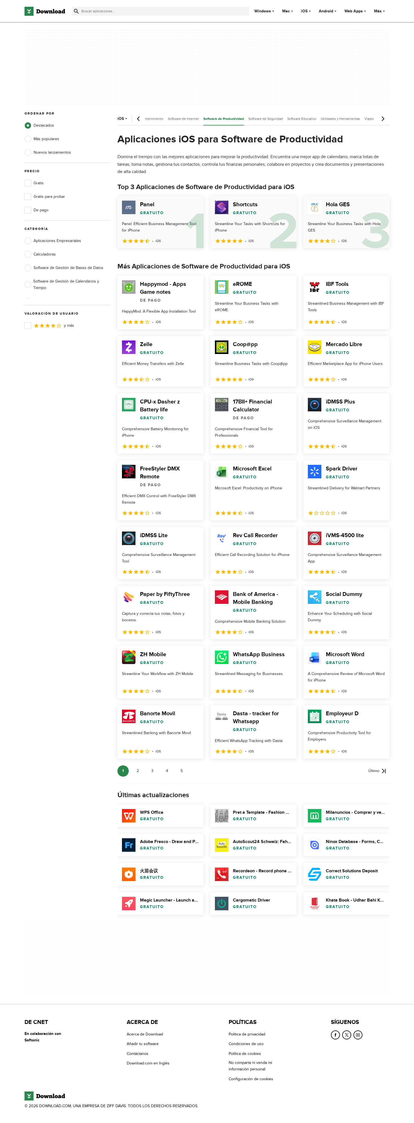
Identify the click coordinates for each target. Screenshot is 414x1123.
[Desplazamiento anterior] (138, 118)
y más (69, 325)
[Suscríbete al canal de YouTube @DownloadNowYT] (357, 1034)
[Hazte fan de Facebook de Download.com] (335, 1034)
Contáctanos (137, 1053)
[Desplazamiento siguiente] (382, 118)
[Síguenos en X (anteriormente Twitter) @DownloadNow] (346, 1034)
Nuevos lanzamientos (52, 152)
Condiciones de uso (246, 1044)
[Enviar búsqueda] (76, 11)
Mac (286, 11)
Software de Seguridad (265, 119)
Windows (262, 11)
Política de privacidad (247, 1034)
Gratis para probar (49, 196)
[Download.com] (45, 11)
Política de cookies (245, 1053)
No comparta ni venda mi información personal (250, 1066)
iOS (304, 11)
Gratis (39, 183)
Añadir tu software (143, 1044)
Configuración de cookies (251, 1079)
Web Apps (353, 11)
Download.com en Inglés (148, 1063)
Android (326, 11)
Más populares (46, 138)
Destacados (44, 125)
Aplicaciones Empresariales (57, 240)
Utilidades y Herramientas (340, 119)
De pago (41, 210)
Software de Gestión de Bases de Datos (68, 267)
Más (378, 11)
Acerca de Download (145, 1034)
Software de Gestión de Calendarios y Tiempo (66, 284)
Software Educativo (301, 119)
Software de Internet (183, 119)
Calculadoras (45, 254)
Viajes (369, 119)
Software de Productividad (223, 119)
